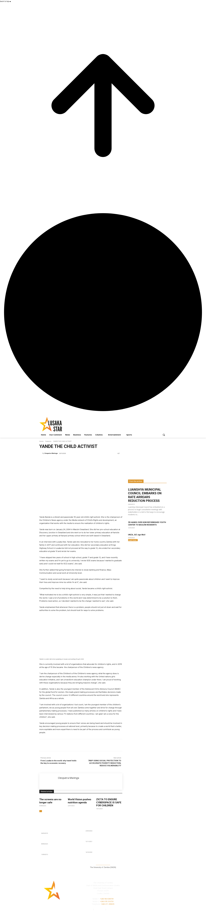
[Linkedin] (67, 745)
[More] (78, 745)
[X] (62, 745)
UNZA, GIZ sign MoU (136, 535)
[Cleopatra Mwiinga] (40, 453)
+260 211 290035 (107, 904)
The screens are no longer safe (50, 801)
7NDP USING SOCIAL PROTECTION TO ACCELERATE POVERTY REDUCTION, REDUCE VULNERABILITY (104, 763)
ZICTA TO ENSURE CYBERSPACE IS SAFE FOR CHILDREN (108, 802)
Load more (132, 540)
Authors (89, 909)
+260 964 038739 (106, 899)
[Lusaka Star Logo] (58, 424)
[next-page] (41, 811)
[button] (164, 435)
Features (48, 441)
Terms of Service (113, 909)
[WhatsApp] (73, 745)
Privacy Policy (99, 909)
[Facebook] (56, 745)
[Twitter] (152, 893)
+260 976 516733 (106, 901)
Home (41, 441)
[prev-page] (40, 811)
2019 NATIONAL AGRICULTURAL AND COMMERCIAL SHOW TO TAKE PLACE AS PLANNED (57, 828)
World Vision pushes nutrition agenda (79, 801)
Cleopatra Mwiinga (51, 453)
